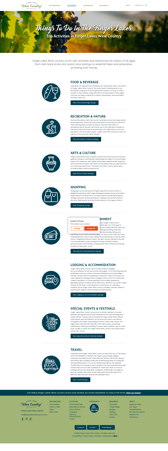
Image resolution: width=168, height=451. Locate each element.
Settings (77, 228)
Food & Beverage (85, 82)
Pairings (112, 412)
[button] (145, 5)
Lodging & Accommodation (93, 265)
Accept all (91, 228)
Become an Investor (137, 412)
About (128, 5)
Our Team (133, 407)
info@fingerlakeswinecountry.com (34, 415)
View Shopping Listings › (82, 205)
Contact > (93, 427)
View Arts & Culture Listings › (83, 173)
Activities (71, 5)
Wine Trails (53, 412)
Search (81, 427)
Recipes (112, 409)
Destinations (54, 5)
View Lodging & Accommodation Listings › (88, 295)
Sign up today (133, 392)
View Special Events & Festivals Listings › (88, 336)
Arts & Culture (83, 153)
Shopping (78, 187)
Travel (76, 350)
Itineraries (113, 404)
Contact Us (139, 5)
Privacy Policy (88, 436)
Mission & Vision (135, 404)
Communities (54, 404)
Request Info (134, 414)
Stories (112, 417)
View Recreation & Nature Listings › (86, 139)
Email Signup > (107, 427)
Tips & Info (113, 414)
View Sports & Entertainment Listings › (87, 251)
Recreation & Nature (88, 116)
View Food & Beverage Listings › (84, 103)
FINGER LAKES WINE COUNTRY (32, 411)
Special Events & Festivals (93, 308)
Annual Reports (135, 409)
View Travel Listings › (80, 380)
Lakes (51, 409)
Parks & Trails (54, 407)
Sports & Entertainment (75, 415)
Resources (104, 5)
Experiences (88, 5)
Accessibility (77, 436)
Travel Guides (114, 407)
